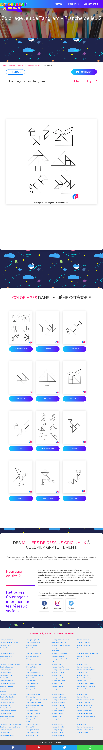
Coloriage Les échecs (58, 724)
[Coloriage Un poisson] (48, 328)
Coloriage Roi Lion (31, 667)
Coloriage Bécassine (6, 719)
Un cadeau (74, 399)
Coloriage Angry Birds (6, 686)
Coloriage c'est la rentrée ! (85, 730)
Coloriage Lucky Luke (58, 711)
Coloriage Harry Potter (32, 735)
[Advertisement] (51, 42)
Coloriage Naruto (5, 732)
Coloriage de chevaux (58, 672)
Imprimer (86, 72)
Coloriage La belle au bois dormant (36, 700)
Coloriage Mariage (57, 730)
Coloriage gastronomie (33, 713)
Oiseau (21, 498)
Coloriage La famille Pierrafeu (86, 716)
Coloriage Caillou (82, 689)
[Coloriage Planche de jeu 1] (48, 427)
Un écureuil (74, 349)
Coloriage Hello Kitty (58, 735)
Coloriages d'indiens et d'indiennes (87, 653)
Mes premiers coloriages (59, 642)
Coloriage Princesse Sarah (8, 694)
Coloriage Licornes (83, 659)
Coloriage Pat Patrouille (7, 640)
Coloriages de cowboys (7, 653)
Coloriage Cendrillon (6, 700)
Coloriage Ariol (30, 727)
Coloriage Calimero (83, 675)
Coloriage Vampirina (58, 705)
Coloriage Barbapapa (32, 648)
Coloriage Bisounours (6, 681)
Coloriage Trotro (31, 681)
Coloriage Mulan (56, 716)
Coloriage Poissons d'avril (34, 702)
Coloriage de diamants (32, 730)
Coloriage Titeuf (30, 670)
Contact (59, 743)
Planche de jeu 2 (21, 349)
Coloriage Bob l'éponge (84, 711)
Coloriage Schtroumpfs (84, 648)
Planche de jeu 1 (47, 448)
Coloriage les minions (32, 732)
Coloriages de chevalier (33, 659)
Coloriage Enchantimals (58, 708)
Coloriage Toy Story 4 (83, 642)
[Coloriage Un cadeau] (74, 378)
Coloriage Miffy (30, 697)
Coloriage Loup (82, 724)
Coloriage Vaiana (57, 683)
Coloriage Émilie (82, 694)
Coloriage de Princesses (33, 642)
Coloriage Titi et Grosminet (59, 700)
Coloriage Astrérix (82, 664)
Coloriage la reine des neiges (60, 640)
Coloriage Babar (82, 672)
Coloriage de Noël (5, 672)
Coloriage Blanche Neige (84, 678)
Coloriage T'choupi (57, 686)
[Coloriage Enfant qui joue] (48, 477)
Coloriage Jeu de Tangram (7, 735)
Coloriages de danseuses (33, 653)
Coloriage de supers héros (59, 653)
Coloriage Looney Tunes (7, 702)
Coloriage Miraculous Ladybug (61, 645)
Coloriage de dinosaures (33, 672)
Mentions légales (47, 743)
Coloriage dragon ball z (84, 645)
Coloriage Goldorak (6, 656)
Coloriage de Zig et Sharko (34, 664)
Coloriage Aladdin (31, 645)
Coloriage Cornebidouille (84, 719)
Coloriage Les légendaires (85, 727)
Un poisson (47, 349)
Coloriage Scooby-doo (7, 716)
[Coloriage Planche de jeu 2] (21, 328)
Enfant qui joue (48, 498)
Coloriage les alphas (6, 730)
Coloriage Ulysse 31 (6, 705)
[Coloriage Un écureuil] (74, 328)
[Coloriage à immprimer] (13, 7)
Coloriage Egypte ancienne (8, 711)
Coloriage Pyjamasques (7, 648)
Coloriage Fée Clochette (59, 697)
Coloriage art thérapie (58, 702)
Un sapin (47, 399)
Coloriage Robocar (5, 645)
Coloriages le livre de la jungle (86, 686)
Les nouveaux (91, 4)
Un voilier (21, 399)
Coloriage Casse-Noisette (33, 724)
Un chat (74, 498)
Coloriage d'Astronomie (33, 694)
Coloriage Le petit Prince (84, 713)
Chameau (74, 448)
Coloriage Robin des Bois (85, 708)
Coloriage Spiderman (6, 667)
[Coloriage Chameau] (74, 427)
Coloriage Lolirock (5, 713)
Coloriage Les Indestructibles (86, 670)
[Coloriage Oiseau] (21, 477)
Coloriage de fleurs (31, 708)
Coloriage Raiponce (32, 683)
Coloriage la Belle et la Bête (85, 700)
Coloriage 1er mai (5, 708)
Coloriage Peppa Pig (58, 667)
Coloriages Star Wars (6, 675)
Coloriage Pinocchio (32, 716)
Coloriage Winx (56, 664)
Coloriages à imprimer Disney (9, 642)
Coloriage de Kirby (57, 732)
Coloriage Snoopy (57, 719)
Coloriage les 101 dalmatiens (34, 705)
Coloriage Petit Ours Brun (7, 697)
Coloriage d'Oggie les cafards (60, 670)
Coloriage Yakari (30, 678)
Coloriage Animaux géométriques (10, 727)
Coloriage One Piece (83, 732)
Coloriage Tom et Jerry (84, 702)
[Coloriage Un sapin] (48, 378)
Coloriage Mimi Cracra (58, 681)
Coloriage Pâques (5, 678)
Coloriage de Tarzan (32, 711)
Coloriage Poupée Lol (32, 640)
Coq (21, 448)
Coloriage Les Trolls (58, 694)
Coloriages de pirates (58, 656)
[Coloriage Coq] (21, 427)
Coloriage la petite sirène (84, 667)
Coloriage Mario (56, 675)
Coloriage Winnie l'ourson (85, 705)
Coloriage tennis (56, 689)
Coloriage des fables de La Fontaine (10, 724)
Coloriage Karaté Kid (58, 727)
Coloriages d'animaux (6, 659)
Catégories (73, 4)
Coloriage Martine (82, 697)
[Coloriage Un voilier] (21, 378)
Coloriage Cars (81, 681)
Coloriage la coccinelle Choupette (10, 664)
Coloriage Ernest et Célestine (85, 683)
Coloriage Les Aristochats (7, 683)
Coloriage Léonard (57, 678)
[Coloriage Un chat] (74, 477)
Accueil (58, 4)
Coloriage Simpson (5, 670)
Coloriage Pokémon (83, 640)
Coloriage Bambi (31, 686)
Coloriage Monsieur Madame (34, 675)
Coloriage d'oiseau (57, 713)
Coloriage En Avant (83, 656)
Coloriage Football (31, 689)
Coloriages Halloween (32, 656)
